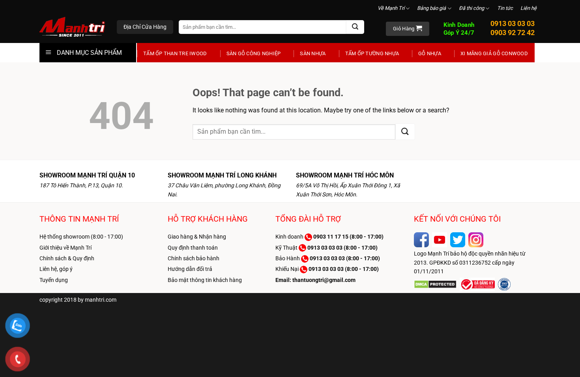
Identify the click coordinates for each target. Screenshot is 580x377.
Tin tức (505, 8)
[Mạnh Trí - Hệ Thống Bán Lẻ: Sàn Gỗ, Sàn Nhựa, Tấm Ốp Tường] (72, 27)
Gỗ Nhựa (429, 53)
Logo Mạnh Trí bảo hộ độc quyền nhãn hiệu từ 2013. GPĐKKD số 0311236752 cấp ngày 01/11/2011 (470, 262)
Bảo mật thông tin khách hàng (205, 280)
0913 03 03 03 (512, 23)
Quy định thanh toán (193, 247)
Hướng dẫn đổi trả (190, 269)
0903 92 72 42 (512, 32)
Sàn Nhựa (313, 53)
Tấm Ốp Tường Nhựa (372, 53)
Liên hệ (528, 8)
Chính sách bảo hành (193, 258)
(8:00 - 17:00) (348, 236)
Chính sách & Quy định (66, 258)
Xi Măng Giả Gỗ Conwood (494, 53)
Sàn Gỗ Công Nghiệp (253, 53)
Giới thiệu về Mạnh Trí (65, 247)
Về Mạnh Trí (391, 8)
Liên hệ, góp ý (56, 269)
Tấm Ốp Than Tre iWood (175, 53)
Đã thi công (471, 8)
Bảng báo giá (431, 8)
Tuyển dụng (53, 280)
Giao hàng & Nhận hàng (197, 236)
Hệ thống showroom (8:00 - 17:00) (81, 236)
